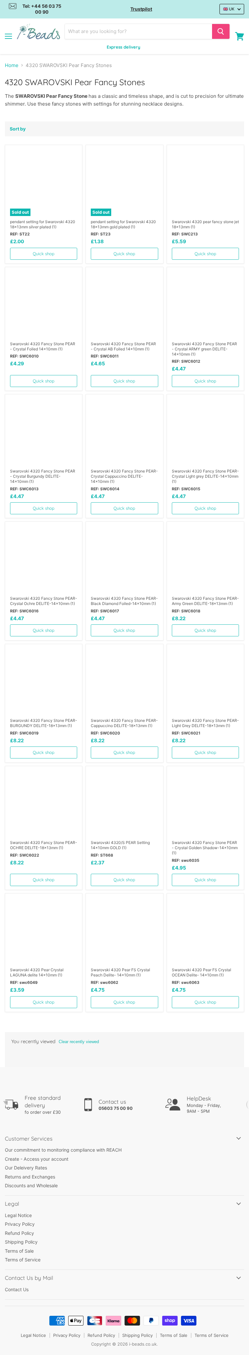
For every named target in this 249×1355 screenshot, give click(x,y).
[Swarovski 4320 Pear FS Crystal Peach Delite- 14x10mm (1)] (124, 930)
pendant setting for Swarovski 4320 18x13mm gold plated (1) (123, 224)
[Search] (221, 31)
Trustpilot (141, 9)
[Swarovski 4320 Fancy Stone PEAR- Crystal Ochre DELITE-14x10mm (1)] (43, 559)
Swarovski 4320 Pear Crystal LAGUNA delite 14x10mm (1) (37, 972)
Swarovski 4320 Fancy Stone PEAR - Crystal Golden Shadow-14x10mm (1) (205, 847)
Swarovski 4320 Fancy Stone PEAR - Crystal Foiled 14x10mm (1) (42, 346)
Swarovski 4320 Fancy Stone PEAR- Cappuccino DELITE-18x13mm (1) (124, 723)
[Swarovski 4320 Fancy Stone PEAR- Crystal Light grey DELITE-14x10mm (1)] (205, 431)
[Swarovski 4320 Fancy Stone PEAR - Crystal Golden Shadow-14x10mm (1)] (205, 803)
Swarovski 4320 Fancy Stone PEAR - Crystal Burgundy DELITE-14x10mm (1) (42, 476)
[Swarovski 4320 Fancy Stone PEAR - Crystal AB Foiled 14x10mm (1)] (124, 304)
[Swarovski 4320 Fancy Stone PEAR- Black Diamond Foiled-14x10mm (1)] (124, 559)
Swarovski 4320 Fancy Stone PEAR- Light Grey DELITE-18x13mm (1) (205, 723)
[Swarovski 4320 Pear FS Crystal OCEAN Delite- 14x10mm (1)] (205, 930)
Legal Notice (18, 1215)
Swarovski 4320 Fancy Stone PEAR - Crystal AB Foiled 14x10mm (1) (123, 346)
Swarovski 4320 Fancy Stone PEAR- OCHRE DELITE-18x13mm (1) (43, 845)
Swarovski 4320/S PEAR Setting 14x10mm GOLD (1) (120, 845)
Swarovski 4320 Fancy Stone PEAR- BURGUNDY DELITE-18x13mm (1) (43, 723)
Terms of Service (23, 1259)
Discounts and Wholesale (31, 1185)
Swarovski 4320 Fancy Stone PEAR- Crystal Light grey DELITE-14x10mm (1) (205, 476)
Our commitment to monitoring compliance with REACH (63, 1150)
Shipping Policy (21, 1242)
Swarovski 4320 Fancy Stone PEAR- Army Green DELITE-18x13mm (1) (205, 601)
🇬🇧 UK (228, 8)
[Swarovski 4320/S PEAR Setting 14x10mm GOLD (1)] (124, 803)
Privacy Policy (20, 1224)
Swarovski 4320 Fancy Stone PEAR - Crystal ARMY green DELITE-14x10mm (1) (204, 349)
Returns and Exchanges (30, 1176)
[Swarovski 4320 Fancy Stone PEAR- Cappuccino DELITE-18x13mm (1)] (124, 681)
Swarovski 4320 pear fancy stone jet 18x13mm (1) (205, 224)
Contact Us (17, 1289)
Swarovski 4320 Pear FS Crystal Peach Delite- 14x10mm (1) (120, 972)
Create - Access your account (36, 1159)
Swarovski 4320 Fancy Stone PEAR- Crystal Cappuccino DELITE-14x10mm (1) (124, 476)
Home (11, 65)
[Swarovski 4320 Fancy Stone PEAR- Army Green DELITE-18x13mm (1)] (205, 559)
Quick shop (43, 253)
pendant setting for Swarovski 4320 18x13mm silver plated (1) (42, 224)
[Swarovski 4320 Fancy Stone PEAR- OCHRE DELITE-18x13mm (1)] (43, 803)
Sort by (18, 128)
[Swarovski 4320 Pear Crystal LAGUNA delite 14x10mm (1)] (43, 930)
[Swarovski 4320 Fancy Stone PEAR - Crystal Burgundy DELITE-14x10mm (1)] (43, 431)
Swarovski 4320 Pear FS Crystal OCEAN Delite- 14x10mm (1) (201, 972)
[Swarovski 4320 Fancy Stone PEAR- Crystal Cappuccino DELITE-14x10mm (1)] (124, 431)
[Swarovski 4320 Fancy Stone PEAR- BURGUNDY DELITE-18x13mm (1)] (43, 681)
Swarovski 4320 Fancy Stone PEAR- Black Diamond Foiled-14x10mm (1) (124, 601)
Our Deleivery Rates (26, 1167)
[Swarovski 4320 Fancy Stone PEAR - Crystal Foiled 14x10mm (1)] (43, 304)
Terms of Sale (19, 1251)
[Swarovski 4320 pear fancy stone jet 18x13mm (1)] (205, 182)
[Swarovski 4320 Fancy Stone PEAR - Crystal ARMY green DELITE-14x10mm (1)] (205, 304)
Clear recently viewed (79, 1041)
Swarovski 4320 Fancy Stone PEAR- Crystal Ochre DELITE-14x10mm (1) (43, 601)
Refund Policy (19, 1233)
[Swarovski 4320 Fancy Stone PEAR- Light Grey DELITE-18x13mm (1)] (205, 681)
